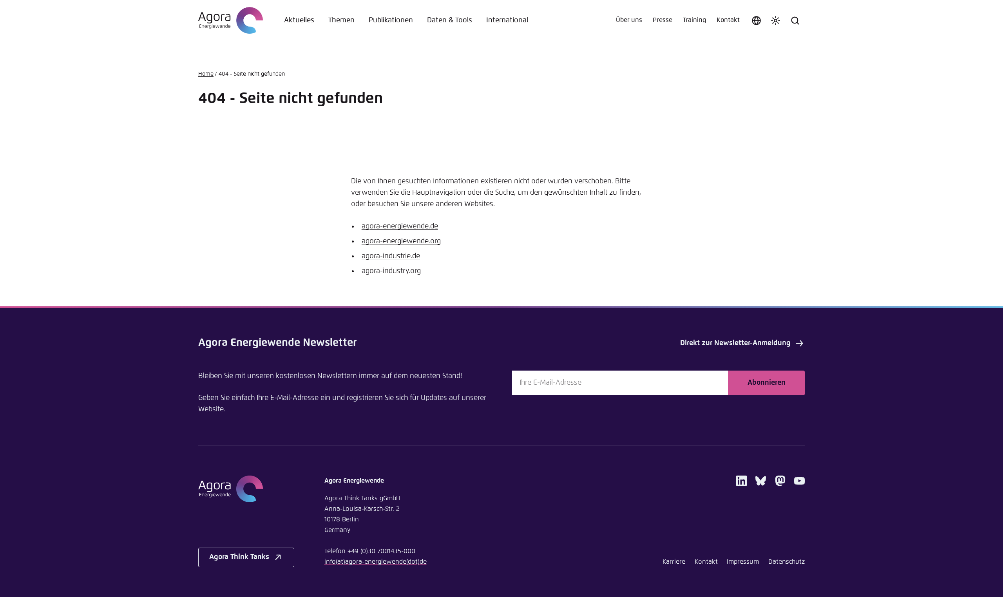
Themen (341, 20)
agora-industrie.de (391, 256)
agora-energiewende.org (401, 241)
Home (206, 74)
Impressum (743, 562)
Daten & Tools (449, 20)
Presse (662, 20)
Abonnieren (767, 382)
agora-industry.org (391, 271)
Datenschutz (786, 562)
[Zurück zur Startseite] (230, 20)
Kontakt (728, 20)
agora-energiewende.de (400, 226)
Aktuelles (299, 20)
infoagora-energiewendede (375, 562)
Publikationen (391, 20)
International (507, 20)
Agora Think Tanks (239, 557)
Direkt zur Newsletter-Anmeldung (735, 343)
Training (694, 20)
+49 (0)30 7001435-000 (381, 551)
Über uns (629, 20)
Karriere (674, 562)
